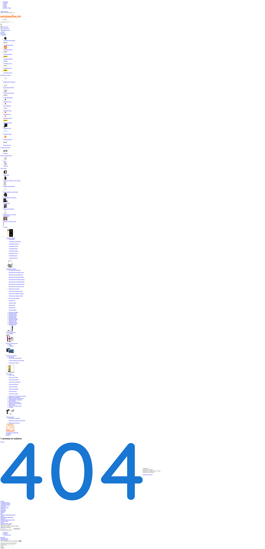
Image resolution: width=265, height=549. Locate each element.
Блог (2, 513)
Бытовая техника (5, 507)
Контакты (3, 537)
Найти (2, 547)
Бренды (2, 516)
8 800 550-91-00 (4, 11)
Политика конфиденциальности (8, 514)
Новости (3, 512)
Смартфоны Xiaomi (5, 505)
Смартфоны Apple (5, 502)
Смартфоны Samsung (5, 503)
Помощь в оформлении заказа (8, 519)
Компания (3, 511)
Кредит (2, 522)
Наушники (3, 508)
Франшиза (3, 518)
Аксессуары (3, 509)
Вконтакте (5, 532)
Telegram (5, 533)
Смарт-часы (3, 506)
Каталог (2, 501)
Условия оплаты (4, 521)
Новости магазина (6, 527)
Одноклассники (7, 534)
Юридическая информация (7, 517)
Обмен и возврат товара (6, 523)
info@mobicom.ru (5, 539)
